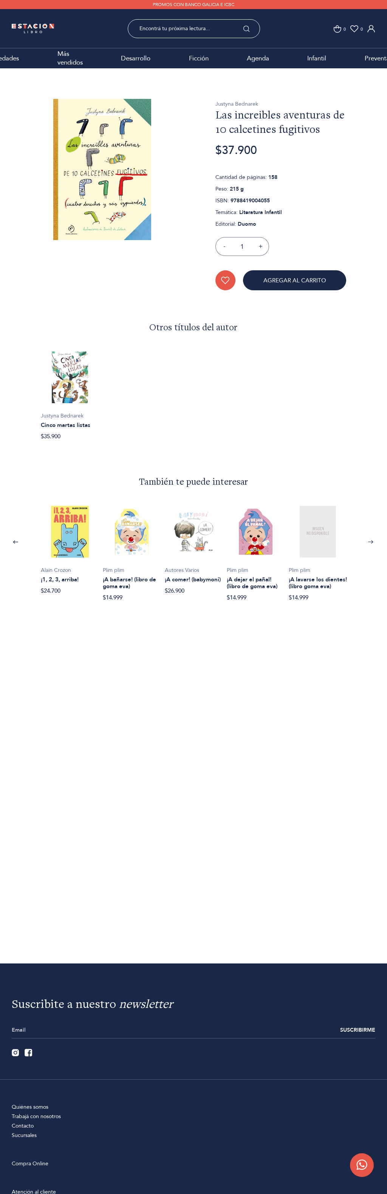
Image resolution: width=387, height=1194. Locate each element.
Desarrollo (135, 58)
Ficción (199, 58)
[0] (337, 29)
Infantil (316, 58)
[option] (102, 182)
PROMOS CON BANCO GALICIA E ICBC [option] (193, 5)
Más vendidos (70, 58)
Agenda (258, 58)
